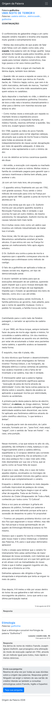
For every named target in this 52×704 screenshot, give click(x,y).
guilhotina (6, 19)
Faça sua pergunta (13, 690)
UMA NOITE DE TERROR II (18, 13)
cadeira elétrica (18, 16)
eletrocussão (34, 16)
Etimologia (8, 622)
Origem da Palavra (13, 3)
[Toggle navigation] (46, 3)
